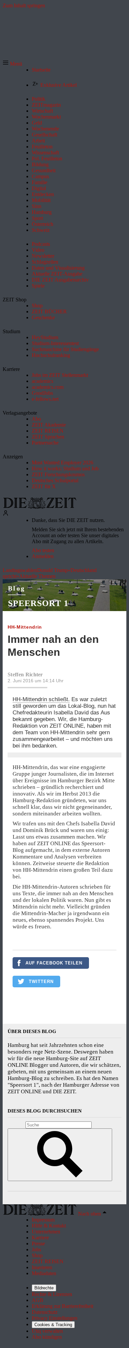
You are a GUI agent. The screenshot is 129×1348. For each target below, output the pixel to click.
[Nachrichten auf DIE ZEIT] (40, 507)
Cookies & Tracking (53, 1324)
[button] (12, 64)
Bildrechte (44, 1287)
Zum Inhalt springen (24, 5)
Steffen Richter (25, 674)
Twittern (41, 981)
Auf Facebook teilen (53, 962)
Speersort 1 (38, 603)
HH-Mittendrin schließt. (41, 699)
